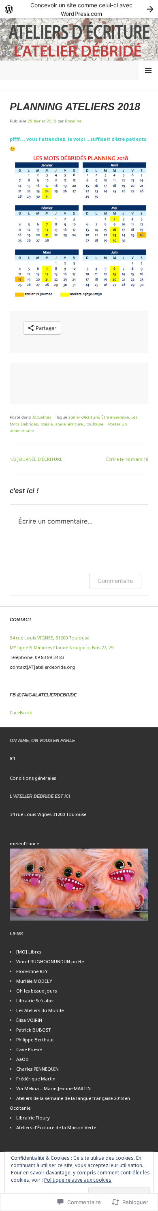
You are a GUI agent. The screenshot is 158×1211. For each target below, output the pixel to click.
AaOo (22, 1059)
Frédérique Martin (36, 1079)
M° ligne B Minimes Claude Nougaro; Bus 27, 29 (61, 647)
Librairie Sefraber (35, 1000)
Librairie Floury (33, 1118)
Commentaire (115, 580)
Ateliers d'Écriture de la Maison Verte (56, 1127)
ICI (12, 758)
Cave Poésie (29, 1049)
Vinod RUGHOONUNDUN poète (50, 961)
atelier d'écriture (83, 417)
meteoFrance (24, 843)
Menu (148, 70)
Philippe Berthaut (35, 1039)
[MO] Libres (28, 952)
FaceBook (21, 712)
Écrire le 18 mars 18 (127, 459)
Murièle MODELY (34, 981)
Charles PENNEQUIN (37, 1069)
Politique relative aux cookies (77, 1179)
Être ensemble (115, 417)
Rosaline (73, 121)
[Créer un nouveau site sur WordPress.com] (79, 9)
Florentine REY (32, 971)
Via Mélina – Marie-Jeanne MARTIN (53, 1088)
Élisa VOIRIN (29, 1020)
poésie (47, 424)
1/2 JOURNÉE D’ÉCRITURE (36, 459)
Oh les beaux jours (36, 991)
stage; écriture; (69, 424)
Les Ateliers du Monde (40, 1010)
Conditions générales (33, 778)
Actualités (41, 417)
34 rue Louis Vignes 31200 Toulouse (48, 814)
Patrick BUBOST (33, 1030)
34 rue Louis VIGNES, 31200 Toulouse (49, 638)
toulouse (94, 424)
